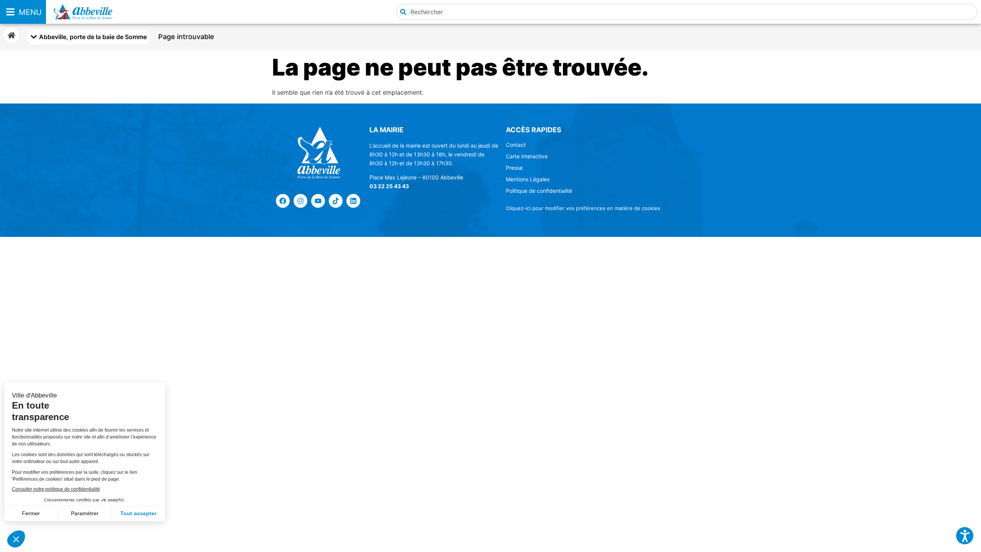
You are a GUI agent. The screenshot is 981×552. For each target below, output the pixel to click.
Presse (514, 167)
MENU (30, 12)
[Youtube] (318, 201)
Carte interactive (527, 156)
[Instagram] (300, 201)
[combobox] (686, 12)
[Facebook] (283, 201)
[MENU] (10, 11)
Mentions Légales (528, 179)
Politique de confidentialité (539, 190)
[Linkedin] (353, 201)
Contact (516, 144)
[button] (964, 535)
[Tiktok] (336, 201)
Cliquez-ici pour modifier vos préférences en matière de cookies (583, 208)
